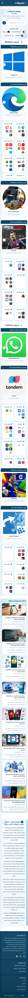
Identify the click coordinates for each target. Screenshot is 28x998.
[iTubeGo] (10, 435)
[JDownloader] (23, 131)
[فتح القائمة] (2, 3)
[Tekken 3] (23, 558)
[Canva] (10, 165)
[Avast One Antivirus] (7, 148)
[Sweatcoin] (10, 462)
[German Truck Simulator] (7, 282)
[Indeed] (23, 445)
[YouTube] (16, 956)
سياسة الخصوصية (21, 986)
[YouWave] (23, 169)
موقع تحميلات (17, 995)
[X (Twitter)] (20, 956)
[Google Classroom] (7, 410)
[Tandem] (10, 410)
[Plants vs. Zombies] (19, 577)
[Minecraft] (10, 286)
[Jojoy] (23, 435)
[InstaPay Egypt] (19, 445)
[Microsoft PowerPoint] (23, 152)
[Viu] (10, 452)
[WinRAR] (19, 165)
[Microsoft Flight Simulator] (10, 282)
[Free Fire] (19, 269)
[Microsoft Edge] (23, 127)
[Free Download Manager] (19, 127)
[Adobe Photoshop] (10, 169)
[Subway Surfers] (10, 295)
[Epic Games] (7, 445)
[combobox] (16, 23)
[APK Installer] (23, 410)
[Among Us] (23, 269)
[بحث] (4, 23)
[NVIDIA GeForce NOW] (10, 445)
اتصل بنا (23, 983)
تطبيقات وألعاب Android (19, 968)
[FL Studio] (10, 135)
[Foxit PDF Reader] (19, 144)
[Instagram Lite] (23, 431)
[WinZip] (23, 162)
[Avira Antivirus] (10, 144)
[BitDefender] (7, 144)
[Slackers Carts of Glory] (7, 278)
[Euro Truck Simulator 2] (10, 278)
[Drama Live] (10, 431)
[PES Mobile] (10, 587)
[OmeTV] (23, 427)
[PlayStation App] (7, 449)
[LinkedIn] (19, 431)
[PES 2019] (23, 313)
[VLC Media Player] (10, 127)
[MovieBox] (10, 449)
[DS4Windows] (23, 165)
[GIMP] (7, 165)
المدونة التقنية (22, 971)
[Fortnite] (23, 550)
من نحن (23, 980)
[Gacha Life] (23, 587)
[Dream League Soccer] (7, 587)
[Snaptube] (7, 431)
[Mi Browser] (23, 414)
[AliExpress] (23, 462)
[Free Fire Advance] (19, 550)
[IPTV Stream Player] (7, 131)
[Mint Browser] (19, 414)
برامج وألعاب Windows (20, 965)
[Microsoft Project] (19, 148)
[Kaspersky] (10, 152)
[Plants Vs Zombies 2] (23, 577)
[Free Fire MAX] (23, 265)
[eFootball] (23, 317)
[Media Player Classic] (10, 131)
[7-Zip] (19, 162)
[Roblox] (19, 265)
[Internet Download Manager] (19, 131)
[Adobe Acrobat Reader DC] (23, 144)
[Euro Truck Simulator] (23, 568)
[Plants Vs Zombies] (10, 265)
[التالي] (4, 64)
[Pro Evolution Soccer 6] (19, 313)
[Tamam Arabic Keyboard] (23, 418)
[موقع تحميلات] (21, 3)
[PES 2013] (19, 317)
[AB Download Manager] (23, 135)
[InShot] (7, 427)
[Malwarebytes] (10, 148)
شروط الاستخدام (21, 989)
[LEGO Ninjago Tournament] (19, 554)
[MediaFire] (19, 410)
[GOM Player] (7, 127)
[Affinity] (7, 162)
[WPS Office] (23, 148)
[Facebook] (24, 956)
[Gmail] (19, 427)
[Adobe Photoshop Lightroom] (10, 162)
